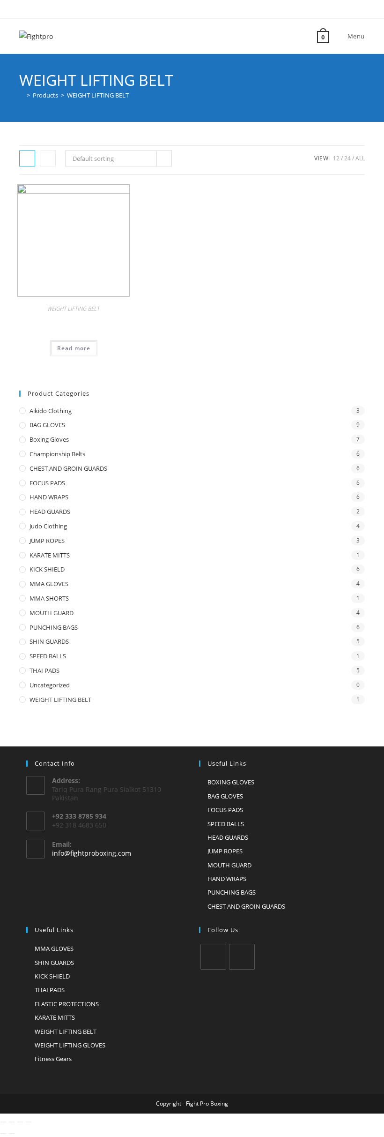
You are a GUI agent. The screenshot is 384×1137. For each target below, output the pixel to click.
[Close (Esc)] (28, 1122)
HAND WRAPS (49, 497)
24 (347, 158)
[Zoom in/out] (3, 1122)
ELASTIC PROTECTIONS (67, 1004)
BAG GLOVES (47, 425)
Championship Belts (57, 454)
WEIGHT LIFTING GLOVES (70, 1045)
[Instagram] (213, 957)
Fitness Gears (53, 1058)
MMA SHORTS (49, 598)
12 (336, 158)
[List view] (48, 158)
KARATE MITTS (50, 555)
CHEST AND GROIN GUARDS (68, 468)
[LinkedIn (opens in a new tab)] (197, 8)
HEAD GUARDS (50, 511)
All (360, 158)
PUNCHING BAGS (54, 627)
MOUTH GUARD (52, 613)
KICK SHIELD (47, 569)
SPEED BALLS (48, 656)
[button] (98, 195)
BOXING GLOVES (230, 782)
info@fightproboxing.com (91, 853)
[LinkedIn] (242, 957)
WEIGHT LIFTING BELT (98, 95)
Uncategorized (50, 685)
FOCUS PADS (47, 483)
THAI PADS (44, 670)
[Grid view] (27, 158)
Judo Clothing (48, 526)
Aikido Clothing (51, 411)
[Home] (21, 95)
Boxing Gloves (49, 439)
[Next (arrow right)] (11, 1134)
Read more (73, 348)
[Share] (20, 1122)
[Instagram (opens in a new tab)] (188, 8)
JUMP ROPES (47, 540)
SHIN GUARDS (49, 641)
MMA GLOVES (49, 584)
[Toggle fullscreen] (11, 1122)
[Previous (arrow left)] (3, 1134)
